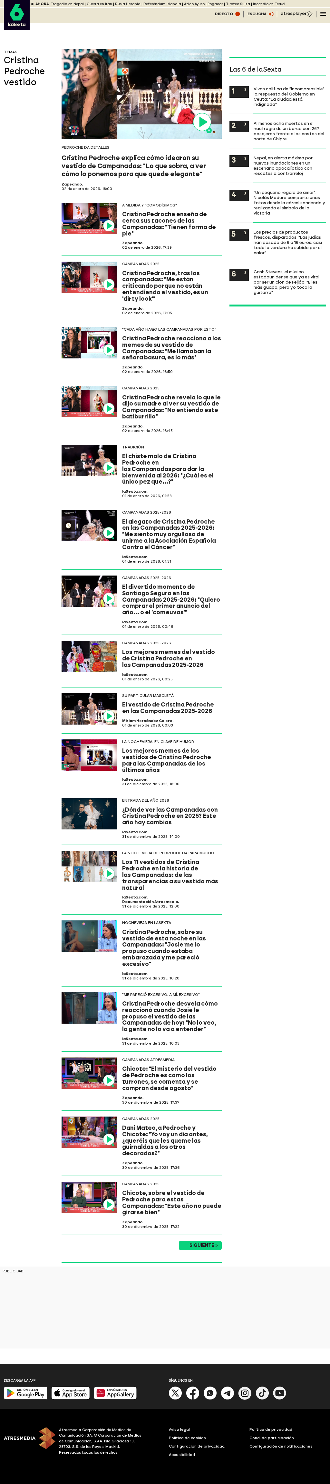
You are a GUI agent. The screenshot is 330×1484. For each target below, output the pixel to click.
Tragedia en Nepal (67, 4)
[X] (175, 1398)
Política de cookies (187, 1438)
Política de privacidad (270, 1429)
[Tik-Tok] (262, 1398)
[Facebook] (192, 1398)
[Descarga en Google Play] (25, 1398)
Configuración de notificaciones (281, 1446)
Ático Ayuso (194, 4)
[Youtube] (279, 1398)
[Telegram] (227, 1398)
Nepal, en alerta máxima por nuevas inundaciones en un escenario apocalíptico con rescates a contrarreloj (283, 165)
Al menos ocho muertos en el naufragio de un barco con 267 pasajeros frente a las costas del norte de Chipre (289, 131)
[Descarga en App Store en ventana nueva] (70, 1398)
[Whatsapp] (210, 1398)
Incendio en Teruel (269, 4)
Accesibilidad (182, 1454)
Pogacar (215, 4)
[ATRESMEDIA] (27, 1442)
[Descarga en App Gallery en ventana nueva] (115, 1398)
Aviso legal (179, 1429)
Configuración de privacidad (197, 1446)
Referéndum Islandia (162, 4)
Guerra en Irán (99, 4)
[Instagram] (245, 1398)
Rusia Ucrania (128, 4)
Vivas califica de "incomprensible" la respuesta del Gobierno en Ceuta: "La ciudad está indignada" (289, 96)
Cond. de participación (271, 1438)
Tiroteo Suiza (238, 4)
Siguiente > (203, 1245)
